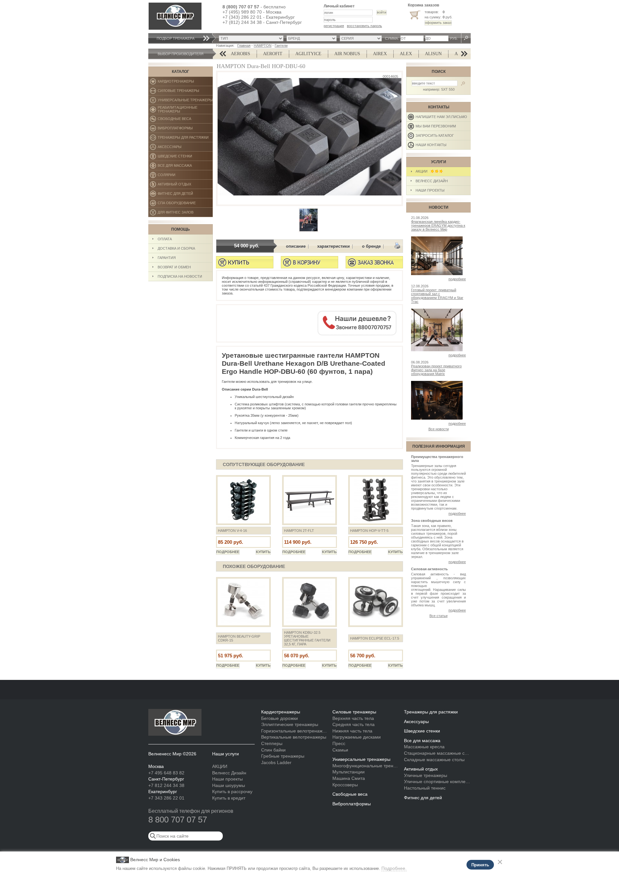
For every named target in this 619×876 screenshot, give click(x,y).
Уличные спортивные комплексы (437, 781)
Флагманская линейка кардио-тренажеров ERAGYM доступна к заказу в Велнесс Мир (438, 225)
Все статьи (438, 616)
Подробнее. (394, 868)
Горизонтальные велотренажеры (294, 730)
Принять (480, 864)
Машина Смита (348, 778)
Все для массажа (185, 167)
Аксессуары (185, 148)
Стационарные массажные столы (437, 753)
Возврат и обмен (174, 267)
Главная (244, 45)
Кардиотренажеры (185, 82)
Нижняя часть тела (352, 730)
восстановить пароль (364, 26)
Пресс (338, 743)
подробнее (457, 279)
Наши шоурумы (228, 785)
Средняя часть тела (353, 724)
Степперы (271, 743)
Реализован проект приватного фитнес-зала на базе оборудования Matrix (436, 370)
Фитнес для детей (185, 195)
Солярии (185, 176)
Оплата (165, 239)
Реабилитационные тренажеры (185, 109)
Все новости (438, 429)
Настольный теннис (425, 788)
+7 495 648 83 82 (166, 772)
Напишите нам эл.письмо (441, 117)
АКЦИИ (423, 171)
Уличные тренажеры (425, 775)
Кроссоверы (345, 784)
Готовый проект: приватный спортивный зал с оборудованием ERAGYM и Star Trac (437, 296)
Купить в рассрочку (232, 791)
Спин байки (273, 749)
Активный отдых (185, 185)
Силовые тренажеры (185, 92)
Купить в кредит (228, 798)
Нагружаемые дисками (356, 737)
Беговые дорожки (279, 718)
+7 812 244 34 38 (166, 785)
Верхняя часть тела (353, 718)
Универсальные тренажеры (185, 101)
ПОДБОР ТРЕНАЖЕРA (175, 38)
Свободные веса (185, 120)
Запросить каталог (435, 135)
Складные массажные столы (434, 759)
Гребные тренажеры (282, 756)
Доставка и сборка (176, 248)
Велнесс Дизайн (432, 181)
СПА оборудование (185, 204)
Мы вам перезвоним (436, 126)
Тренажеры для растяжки (185, 138)
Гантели (281, 45)
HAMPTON (262, 45)
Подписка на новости (180, 276)
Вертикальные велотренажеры (293, 737)
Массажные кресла (424, 746)
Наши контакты (431, 145)
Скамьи (340, 749)
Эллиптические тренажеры (289, 724)
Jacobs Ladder (276, 762)
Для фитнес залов (178, 213)
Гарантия (167, 258)
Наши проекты (430, 190)
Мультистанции (348, 771)
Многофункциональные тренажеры (365, 765)
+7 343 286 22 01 (166, 798)
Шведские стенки (185, 157)
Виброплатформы (175, 129)
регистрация (334, 26)
